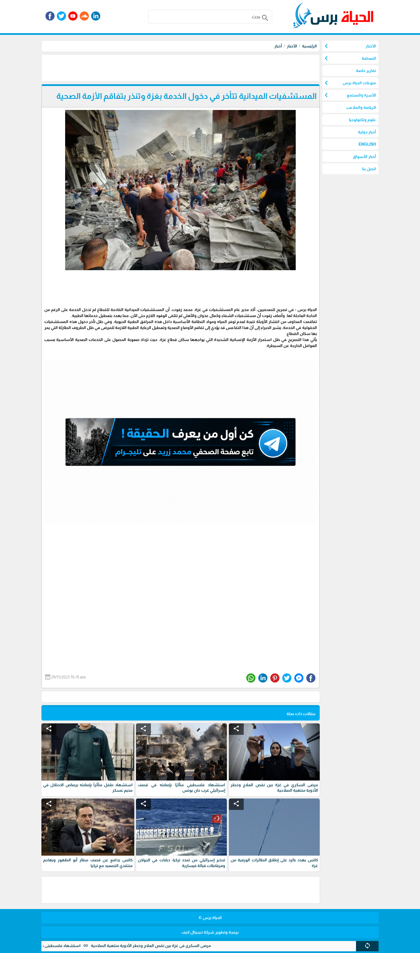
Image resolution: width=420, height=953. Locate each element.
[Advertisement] (216, 67)
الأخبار (292, 46)
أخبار (278, 46)
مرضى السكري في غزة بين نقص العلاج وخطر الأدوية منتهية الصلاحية (185, 945)
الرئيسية (309, 46)
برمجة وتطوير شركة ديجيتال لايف (210, 932)
